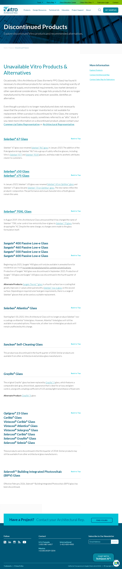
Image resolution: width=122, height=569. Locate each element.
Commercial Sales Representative (22, 124)
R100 (32, 154)
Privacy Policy (18, 566)
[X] (5, 542)
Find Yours (101, 520)
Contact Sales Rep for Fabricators (102, 79)
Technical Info (54, 10)
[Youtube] (24, 542)
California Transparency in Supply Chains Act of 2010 (84, 566)
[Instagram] (14, 542)
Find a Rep (50, 2)
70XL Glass (23, 211)
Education (65, 10)
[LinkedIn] (9, 542)
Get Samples (110, 10)
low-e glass (53, 288)
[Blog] (19, 542)
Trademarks (8, 566)
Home (6, 48)
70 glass (64, 223)
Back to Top (76, 139)
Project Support (78, 10)
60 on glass (60, 184)
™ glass (33, 284)
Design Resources (39, 10)
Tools (39, 2)
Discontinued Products (22, 48)
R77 (16, 154)
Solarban (9, 211)
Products (27, 10)
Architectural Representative (58, 124)
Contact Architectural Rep (99, 75)
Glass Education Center (68, 2)
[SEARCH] (99, 10)
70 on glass (41, 188)
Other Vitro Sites (86, 2)
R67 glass (39, 147)
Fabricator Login (103, 2)
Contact (115, 2)
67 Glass (16, 139)
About (88, 10)
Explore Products (96, 70)
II (50, 382)
